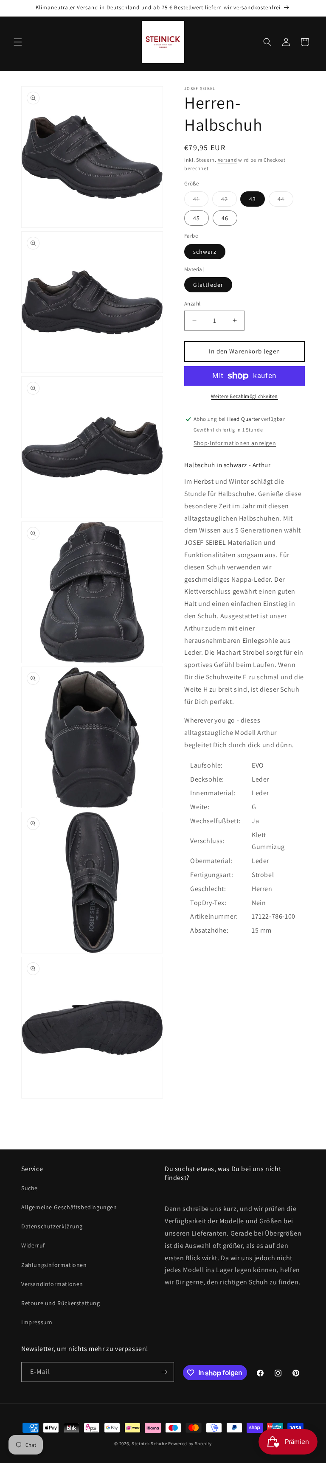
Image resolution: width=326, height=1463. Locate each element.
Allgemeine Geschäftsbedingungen (69, 1207)
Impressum (36, 1322)
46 (225, 218)
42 (229, 201)
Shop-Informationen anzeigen (235, 443)
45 (196, 218)
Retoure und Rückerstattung (60, 1303)
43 (252, 199)
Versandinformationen (52, 1284)
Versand (227, 160)
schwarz (204, 251)
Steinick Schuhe (149, 1443)
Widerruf (33, 1245)
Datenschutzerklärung (52, 1226)
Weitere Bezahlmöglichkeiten (244, 396)
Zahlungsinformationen (54, 1265)
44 (285, 201)
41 (200, 201)
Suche (29, 1188)
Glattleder (208, 285)
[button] (17, 42)
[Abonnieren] (164, 1372)
